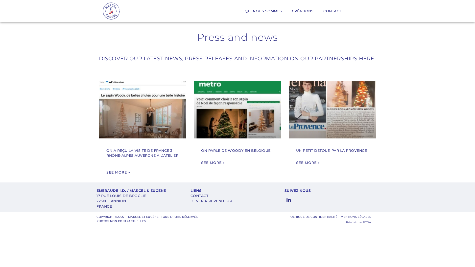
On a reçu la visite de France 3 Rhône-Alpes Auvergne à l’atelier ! (142, 155)
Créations (303, 11)
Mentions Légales (356, 217)
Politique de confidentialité (312, 217)
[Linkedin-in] (289, 200)
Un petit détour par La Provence (331, 150)
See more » (118, 172)
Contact (332, 11)
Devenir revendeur (211, 201)
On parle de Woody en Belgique (236, 150)
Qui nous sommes (263, 11)
